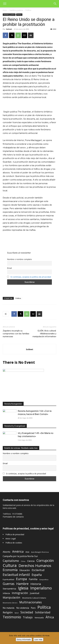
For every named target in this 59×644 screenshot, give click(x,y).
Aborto (6, 551)
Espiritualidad (8, 579)
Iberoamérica (9, 588)
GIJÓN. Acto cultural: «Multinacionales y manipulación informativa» (44, 333)
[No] (55, 638)
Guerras (8, 583)
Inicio (5, 10)
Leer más (38, 639)
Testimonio (12, 617)
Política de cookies (13, 542)
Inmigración (20, 593)
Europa (21, 578)
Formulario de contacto (13, 516)
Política (28, 10)
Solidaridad (42, 612)
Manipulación (11, 597)
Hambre (22, 583)
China (23, 561)
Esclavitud (38, 570)
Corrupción (45, 560)
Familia (33, 579)
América (18, 551)
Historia (35, 583)
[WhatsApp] (18, 35)
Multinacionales (30, 602)
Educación (24, 570)
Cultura (10, 565)
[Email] (24, 35)
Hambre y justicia (16, 10)
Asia (27, 552)
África (50, 617)
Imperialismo (41, 588)
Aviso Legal (10, 538)
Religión (8, 612)
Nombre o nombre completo (19, 259)
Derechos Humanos (35, 565)
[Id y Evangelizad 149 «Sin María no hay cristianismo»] (9, 437)
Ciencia (30, 561)
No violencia (22, 607)
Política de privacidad (14, 534)
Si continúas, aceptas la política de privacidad (30, 277)
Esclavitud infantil (16, 574)
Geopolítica (43, 579)
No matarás (8, 607)
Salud (17, 613)
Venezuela (39, 617)
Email (9, 268)
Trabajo (28, 617)
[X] (12, 35)
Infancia (6, 593)
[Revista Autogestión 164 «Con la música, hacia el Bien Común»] (9, 414)
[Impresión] (30, 35)
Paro (33, 607)
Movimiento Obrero (10, 603)
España (37, 574)
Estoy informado (24, 639)
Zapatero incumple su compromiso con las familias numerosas (16, 333)
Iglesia (23, 588)
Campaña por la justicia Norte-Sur (20, 556)
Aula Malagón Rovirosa (40, 552)
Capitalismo (11, 560)
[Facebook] (5, 35)
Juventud (34, 593)
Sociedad (26, 612)
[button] (4, 3)
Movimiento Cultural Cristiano (34, 598)
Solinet (9, 29)
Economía (10, 569)
